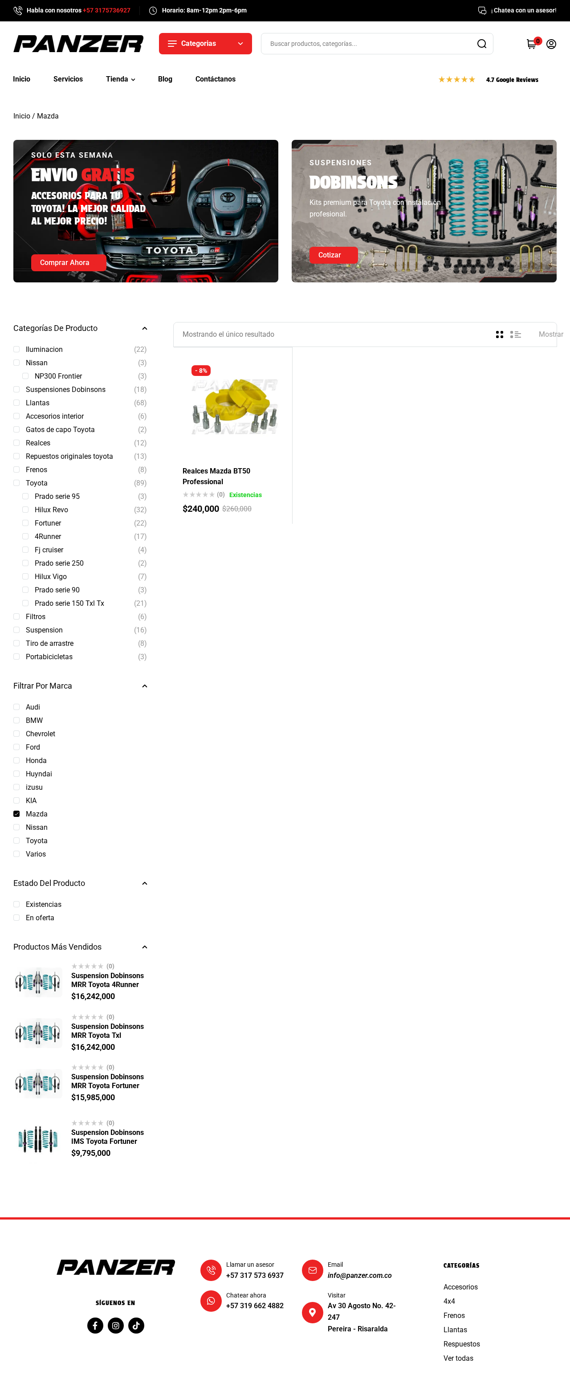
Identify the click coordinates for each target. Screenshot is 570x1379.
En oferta (40, 918)
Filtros (35, 616)
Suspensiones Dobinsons (66, 389)
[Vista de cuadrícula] (499, 334)
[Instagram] (116, 1326)
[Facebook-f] (95, 1326)
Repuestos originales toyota (69, 456)
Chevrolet (40, 734)
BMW (34, 720)
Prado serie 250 (59, 563)
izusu (34, 787)
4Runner (48, 536)
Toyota (37, 483)
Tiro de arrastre (49, 643)
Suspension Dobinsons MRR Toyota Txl (107, 1031)
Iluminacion (44, 349)
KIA (31, 800)
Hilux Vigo (51, 576)
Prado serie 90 (57, 590)
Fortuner (48, 523)
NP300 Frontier (58, 376)
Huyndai (39, 774)
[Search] (481, 43)
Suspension (44, 630)
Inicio (21, 116)
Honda (36, 760)
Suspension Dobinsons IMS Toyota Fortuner (107, 1137)
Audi (33, 707)
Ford (33, 747)
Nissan (37, 363)
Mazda (37, 814)
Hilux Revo (51, 510)
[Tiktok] (136, 1326)
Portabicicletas (49, 657)
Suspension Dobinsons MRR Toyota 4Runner (107, 980)
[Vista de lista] (515, 334)
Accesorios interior (55, 416)
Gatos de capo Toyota (60, 429)
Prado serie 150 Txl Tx (69, 603)
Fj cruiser (49, 550)
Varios (36, 854)
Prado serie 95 (57, 496)
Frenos (36, 469)
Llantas (37, 403)
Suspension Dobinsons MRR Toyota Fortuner (107, 1081)
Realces (38, 443)
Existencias (43, 904)
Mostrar (551, 334)
